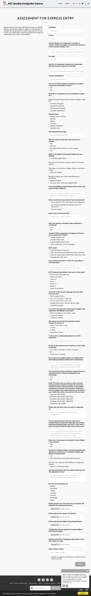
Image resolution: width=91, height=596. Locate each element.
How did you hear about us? (58, 484)
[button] (77, 3)
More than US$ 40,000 (58, 403)
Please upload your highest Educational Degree (65, 521)
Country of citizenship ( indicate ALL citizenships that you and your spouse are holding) (65, 65)
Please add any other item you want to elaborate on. (66, 408)
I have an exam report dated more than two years (67, 255)
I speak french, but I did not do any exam (64, 303)
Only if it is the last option (59, 466)
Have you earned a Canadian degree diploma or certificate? (65, 224)
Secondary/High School (58, 158)
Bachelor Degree (56, 172)
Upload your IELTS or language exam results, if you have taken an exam (66, 540)
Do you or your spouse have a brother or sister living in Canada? (67, 346)
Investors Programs (57, 104)
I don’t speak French (57, 296)
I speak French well (57, 240)
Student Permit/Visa (57, 106)
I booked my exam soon (58, 257)
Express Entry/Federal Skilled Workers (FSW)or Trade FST (67, 100)
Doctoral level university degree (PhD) (63, 183)
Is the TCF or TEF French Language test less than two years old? (66, 293)
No (51, 90)
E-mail (51, 35)
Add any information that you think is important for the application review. (67, 471)
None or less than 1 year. (59, 325)
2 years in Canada (56, 315)
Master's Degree (55, 180)
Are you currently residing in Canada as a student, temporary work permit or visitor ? (66, 84)
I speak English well (57, 237)
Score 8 (52, 286)
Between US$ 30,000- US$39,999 (61, 401)
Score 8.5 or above (56, 288)
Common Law (55, 128)
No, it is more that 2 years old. (61, 301)
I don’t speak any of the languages (62, 244)
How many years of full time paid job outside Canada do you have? (64, 322)
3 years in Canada (56, 318)
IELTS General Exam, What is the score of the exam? (67, 272)
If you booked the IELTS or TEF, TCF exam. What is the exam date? (66, 261)
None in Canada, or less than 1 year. (62, 313)
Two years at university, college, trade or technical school (67, 169)
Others (52, 500)
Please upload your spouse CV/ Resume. (62, 513)
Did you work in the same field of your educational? (67, 200)
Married (52, 119)
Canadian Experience (57, 110)
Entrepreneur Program (58, 108)
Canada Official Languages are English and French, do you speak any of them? (66, 234)
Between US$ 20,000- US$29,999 (61, 399)
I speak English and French (59, 242)
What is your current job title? (59, 213)
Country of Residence (56, 76)
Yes (51, 88)
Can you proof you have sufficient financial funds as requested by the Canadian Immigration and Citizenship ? (67, 373)
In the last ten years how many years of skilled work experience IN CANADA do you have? (67, 310)
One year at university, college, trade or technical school (66, 163)
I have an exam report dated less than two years (67, 252)
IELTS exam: (53, 248)
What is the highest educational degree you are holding (65, 155)
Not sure (53, 146)
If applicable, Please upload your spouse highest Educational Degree (66, 530)
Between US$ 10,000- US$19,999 (61, 397)
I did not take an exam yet (59, 250)
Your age (52, 56)
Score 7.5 (53, 284)
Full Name (52, 27)
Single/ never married (57, 116)
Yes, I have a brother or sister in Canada (64, 350)
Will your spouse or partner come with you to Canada (64, 140)
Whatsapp (53, 498)
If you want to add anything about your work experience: (64, 337)
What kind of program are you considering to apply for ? (66, 94)
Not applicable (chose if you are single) (64, 148)
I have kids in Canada (57, 354)
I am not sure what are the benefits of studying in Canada (66, 463)
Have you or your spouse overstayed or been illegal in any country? (67, 441)
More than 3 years (56, 332)
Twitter (52, 491)
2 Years (52, 328)
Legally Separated (56, 126)
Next (80, 564)
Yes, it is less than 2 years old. (61, 298)
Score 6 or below (56, 277)
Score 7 (52, 281)
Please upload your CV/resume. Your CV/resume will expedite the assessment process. (66, 504)
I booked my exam (56, 305)
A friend (53, 495)
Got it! (83, 593)
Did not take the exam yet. (59, 274)
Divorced (53, 123)
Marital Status (54, 114)
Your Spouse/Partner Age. (57, 132)
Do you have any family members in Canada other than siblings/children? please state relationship (66, 359)
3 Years (52, 330)
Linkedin (53, 493)
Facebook (53, 488)
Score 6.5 (53, 279)
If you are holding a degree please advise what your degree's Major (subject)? (67, 187)
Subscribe (55, 588)
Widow (52, 121)
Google (52, 486)
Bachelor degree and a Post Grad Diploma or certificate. (64, 177)
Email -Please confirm (56, 549)
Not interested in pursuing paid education (65, 458)
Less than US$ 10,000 (57, 394)
